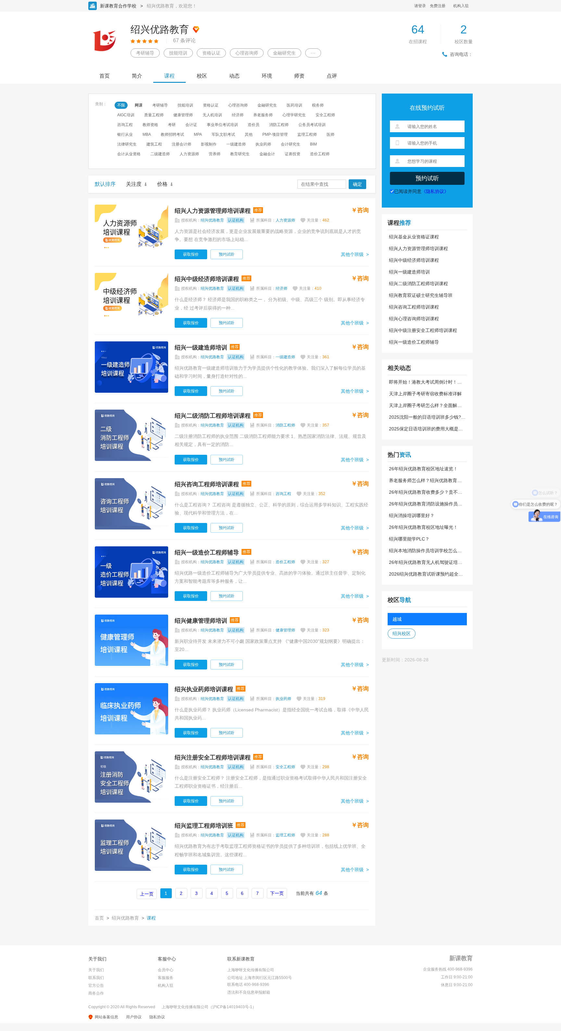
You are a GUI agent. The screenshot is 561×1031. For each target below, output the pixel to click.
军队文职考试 (223, 134)
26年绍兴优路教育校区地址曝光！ (423, 527)
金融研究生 (284, 53)
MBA (147, 134)
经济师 (237, 115)
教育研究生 (240, 154)
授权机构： (212, 220)
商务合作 (96, 993)
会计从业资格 (129, 154)
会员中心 (165, 970)
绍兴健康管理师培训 (201, 620)
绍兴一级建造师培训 (201, 347)
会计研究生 (290, 144)
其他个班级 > (355, 254)
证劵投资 (292, 154)
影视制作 (209, 144)
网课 (139, 105)
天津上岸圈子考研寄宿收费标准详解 (425, 393)
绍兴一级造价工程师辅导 (207, 552)
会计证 (191, 124)
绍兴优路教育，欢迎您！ (172, 5)
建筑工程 (154, 144)
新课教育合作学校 (118, 5)
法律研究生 (127, 144)
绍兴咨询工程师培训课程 (207, 484)
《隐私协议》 (435, 191)
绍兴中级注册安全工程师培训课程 (423, 330)
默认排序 (105, 184)
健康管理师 (183, 115)
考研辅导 (145, 53)
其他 (249, 134)
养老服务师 (263, 115)
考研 (172, 124)
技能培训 (178, 53)
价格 (162, 184)
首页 (104, 76)
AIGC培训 (125, 115)
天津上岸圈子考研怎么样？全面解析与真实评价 (425, 405)
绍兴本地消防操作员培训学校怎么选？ (423, 550)
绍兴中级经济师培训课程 (207, 279)
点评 (332, 76)
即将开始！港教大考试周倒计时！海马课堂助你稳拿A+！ (425, 382)
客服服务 (165, 977)
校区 (202, 76)
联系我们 (96, 977)
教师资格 (150, 124)
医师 (330, 134)
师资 (299, 76)
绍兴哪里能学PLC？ (409, 539)
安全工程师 (325, 115)
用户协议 (134, 1017)
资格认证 (211, 53)
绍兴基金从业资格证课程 (414, 237)
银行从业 (125, 134)
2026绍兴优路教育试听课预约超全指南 (426, 574)
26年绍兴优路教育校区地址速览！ (423, 468)
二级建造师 (160, 154)
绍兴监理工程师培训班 (204, 825)
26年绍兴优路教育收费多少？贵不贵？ (423, 492)
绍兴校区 (402, 633)
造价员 (253, 124)
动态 (234, 76)
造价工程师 (320, 154)
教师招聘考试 (172, 134)
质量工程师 (154, 115)
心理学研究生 (294, 115)
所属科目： (275, 220)
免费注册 (437, 6)
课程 (169, 76)
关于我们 (96, 970)
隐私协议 (157, 1017)
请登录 (420, 6)
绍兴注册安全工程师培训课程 (213, 757)
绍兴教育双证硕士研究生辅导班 (421, 295)
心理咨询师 (246, 53)
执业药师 (263, 144)
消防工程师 (279, 124)
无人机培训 (212, 115)
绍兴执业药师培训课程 (204, 689)
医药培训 (294, 105)
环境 (267, 76)
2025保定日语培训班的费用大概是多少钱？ (426, 428)
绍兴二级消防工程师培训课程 (213, 416)
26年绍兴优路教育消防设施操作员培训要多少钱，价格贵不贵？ (425, 504)
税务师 (318, 105)
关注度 (134, 184)
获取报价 (191, 254)
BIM (313, 144)
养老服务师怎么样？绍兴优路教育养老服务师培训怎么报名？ (425, 480)
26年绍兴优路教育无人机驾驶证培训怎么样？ (425, 562)
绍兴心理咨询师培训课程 (414, 318)
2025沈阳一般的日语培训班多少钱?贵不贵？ (427, 417)
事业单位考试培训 (222, 124)
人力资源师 (189, 154)
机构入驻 (461, 6)
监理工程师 (307, 134)
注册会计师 (181, 144)
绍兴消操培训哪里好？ (411, 515)
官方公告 (96, 985)
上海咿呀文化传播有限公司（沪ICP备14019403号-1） (209, 1007)
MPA (198, 134)
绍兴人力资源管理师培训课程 (213, 211)
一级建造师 (236, 144)
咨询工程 (125, 124)
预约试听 (226, 254)
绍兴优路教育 (125, 918)
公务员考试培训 (312, 124)
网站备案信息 (106, 1017)
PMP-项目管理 (275, 134)
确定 (357, 184)
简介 (137, 76)
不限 (121, 105)
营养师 (214, 154)
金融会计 (267, 154)
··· (313, 53)
